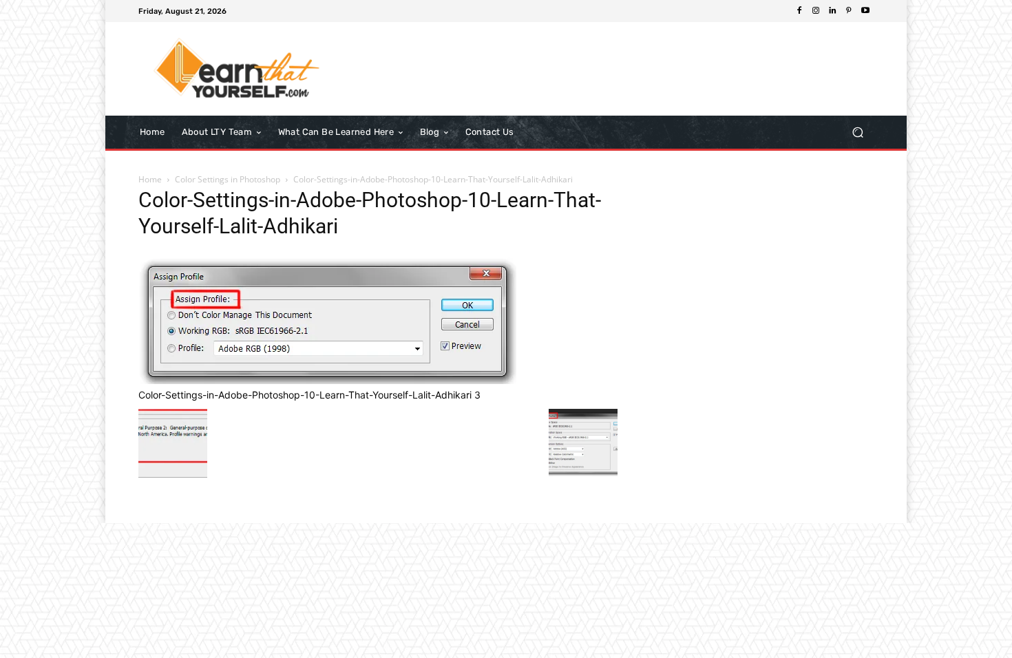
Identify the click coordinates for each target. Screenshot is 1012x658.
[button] (857, 132)
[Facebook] (799, 11)
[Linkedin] (832, 11)
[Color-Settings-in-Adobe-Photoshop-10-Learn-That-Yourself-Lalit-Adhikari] (327, 380)
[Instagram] (816, 11)
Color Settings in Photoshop (227, 179)
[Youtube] (865, 11)
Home (150, 179)
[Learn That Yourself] (237, 69)
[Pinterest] (849, 11)
